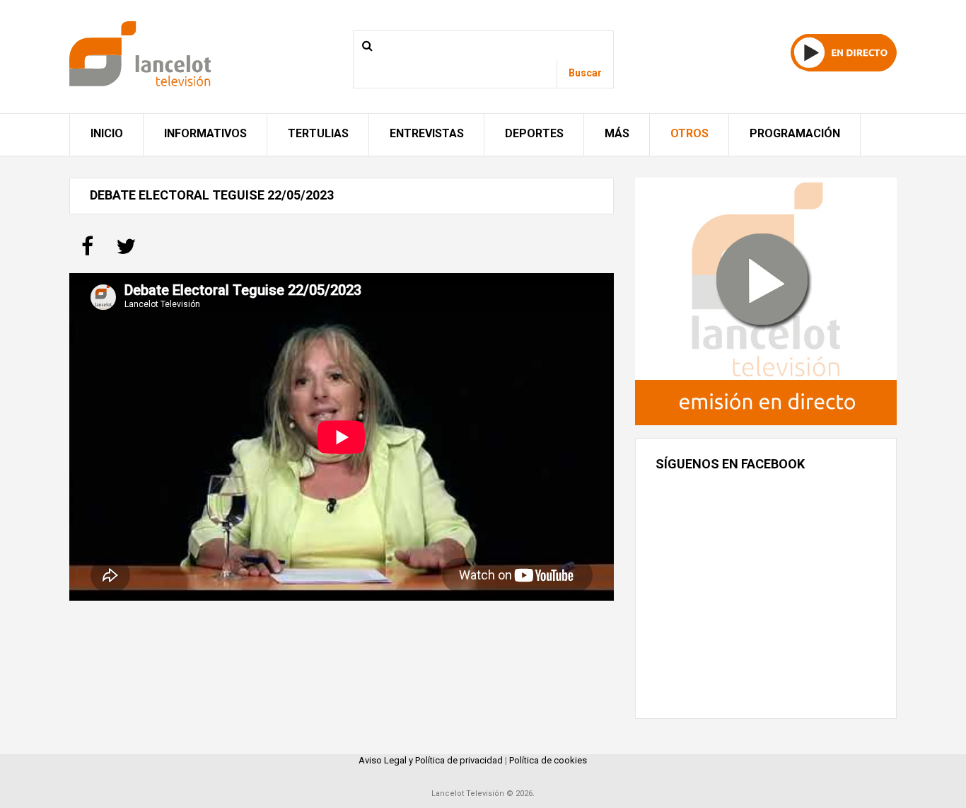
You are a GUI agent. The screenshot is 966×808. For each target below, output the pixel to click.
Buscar (585, 73)
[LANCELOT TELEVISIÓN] (140, 52)
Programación (795, 133)
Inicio (107, 133)
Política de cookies (548, 760)
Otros (689, 133)
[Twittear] (126, 251)
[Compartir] (87, 251)
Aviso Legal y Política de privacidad (431, 760)
